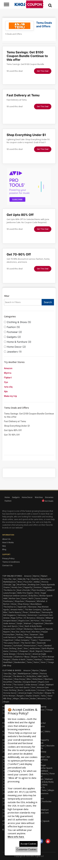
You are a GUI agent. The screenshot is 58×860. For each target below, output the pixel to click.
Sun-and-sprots (10, 626)
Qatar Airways (9, 654)
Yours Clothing (9, 648)
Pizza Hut (28, 582)
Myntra (7, 373)
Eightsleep (41, 752)
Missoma (42, 698)
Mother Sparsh (45, 596)
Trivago (50, 662)
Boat (20, 648)
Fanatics (48, 651)
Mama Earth (46, 579)
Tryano (34, 640)
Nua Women (43, 607)
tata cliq (8, 387)
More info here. (16, 836)
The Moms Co (9, 590)
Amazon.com (9, 629)
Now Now (36, 632)
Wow (20, 582)
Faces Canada (41, 598)
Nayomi (6, 632)
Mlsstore (25, 698)
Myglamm (47, 587)
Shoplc (6, 702)
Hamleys (38, 659)
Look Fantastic (9, 637)
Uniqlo (19, 623)
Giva (26, 648)
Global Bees (35, 612)
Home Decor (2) (16, 346)
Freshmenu (8, 601)
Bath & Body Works (33, 626)
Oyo (6, 382)
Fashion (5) (13, 327)
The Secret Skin (28, 643)
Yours (40, 646)
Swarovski (41, 643)
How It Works (8, 542)
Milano (21, 637)
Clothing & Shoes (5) (18, 322)
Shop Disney (23, 604)
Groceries (49, 497)
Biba (5, 612)
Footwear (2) (14, 331)
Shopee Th (36, 657)
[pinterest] (41, 841)
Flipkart (8, 377)
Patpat (44, 632)
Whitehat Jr (42, 601)
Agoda (6, 610)
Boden (33, 698)
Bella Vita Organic (25, 593)
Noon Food (25, 632)
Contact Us (7, 565)
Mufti (31, 598)
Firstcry (45, 582)
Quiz (49, 698)
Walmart (28, 623)
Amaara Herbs (17, 610)
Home (7, 497)
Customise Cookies (27, 849)
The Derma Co (9, 607)
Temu (29, 662)
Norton (6, 604)
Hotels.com (16, 587)
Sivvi (21, 626)
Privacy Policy (8, 559)
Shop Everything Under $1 (17, 426)
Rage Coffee (16, 618)
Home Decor (27, 497)
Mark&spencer (9, 582)
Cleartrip (35, 579)
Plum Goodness (38, 590)
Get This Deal (42, 71)
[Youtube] (48, 841)
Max (41, 635)
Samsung (21, 615)
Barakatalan (19, 662)
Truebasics (49, 659)
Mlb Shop (7, 666)
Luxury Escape (9, 593)
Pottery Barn (9, 635)
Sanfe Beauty (15, 612)
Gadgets (16, 497)
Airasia (6, 618)
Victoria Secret (24, 654)
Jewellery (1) (14, 351)
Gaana (30, 659)
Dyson (24, 598)
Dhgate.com (23, 621)
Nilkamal (49, 618)
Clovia (13, 604)
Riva (26, 635)
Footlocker (8, 657)
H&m (5, 598)
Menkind (48, 646)
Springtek (47, 610)
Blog (4, 549)
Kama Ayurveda (48, 585)
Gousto (41, 726)
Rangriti (6, 659)
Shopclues (19, 601)
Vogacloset (38, 623)
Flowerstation (30, 646)
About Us (6, 539)
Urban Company (22, 640)
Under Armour (9, 623)
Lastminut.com (46, 615)
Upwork (46, 821)
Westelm (49, 623)
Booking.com (34, 585)
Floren (25, 612)
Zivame (6, 587)
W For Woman (48, 657)
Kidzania (40, 618)
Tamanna (7, 646)
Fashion (8, 501)
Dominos (38, 587)
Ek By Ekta (33, 596)
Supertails (22, 607)
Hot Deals (48, 501)
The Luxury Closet (11, 643)
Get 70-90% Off (12, 435)
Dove (37, 593)
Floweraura (30, 601)
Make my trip (10, 396)
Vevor (43, 662)
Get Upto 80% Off (13, 430)
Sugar (43, 593)
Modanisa (28, 629)
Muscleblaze (36, 604)
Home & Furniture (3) (18, 341)
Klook (32, 651)
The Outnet (46, 621)
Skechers (48, 679)
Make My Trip (24, 579)
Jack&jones (34, 648)
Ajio (6, 391)
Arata (5, 651)
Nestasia (32, 607)
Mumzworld (39, 629)
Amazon (8, 368)
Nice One (15, 632)
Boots (20, 690)
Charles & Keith (18, 659)
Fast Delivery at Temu (15, 421)
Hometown (32, 615)
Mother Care (14, 598)
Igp (14, 585)
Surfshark (17, 646)
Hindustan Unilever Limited (15, 596)
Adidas (37, 582)
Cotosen (13, 651)
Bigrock (39, 651)
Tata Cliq (7, 579)
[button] (50, 5)
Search (48, 302)
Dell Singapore (9, 615)
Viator (36, 662)
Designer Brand (10, 621)
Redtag (19, 635)
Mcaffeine (21, 585)
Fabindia (17, 682)
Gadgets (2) (13, 336)
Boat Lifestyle (23, 590)
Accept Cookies (28, 843)
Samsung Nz (47, 612)
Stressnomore (42, 793)
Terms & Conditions (11, 562)
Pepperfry (28, 587)
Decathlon (7, 682)
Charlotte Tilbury (21, 657)
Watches (39, 497)
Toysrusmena (45, 640)
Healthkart (8, 662)
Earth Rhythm (48, 648)
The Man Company (33, 610)
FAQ (4, 546)
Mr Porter (35, 621)
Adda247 (51, 590)
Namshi (49, 629)
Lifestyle (7, 585)
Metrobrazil (39, 637)
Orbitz (47, 731)
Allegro (16, 698)
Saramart (34, 635)
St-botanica (29, 618)
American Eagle (39, 654)
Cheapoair (23, 651)
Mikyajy (29, 637)
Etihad (19, 629)
